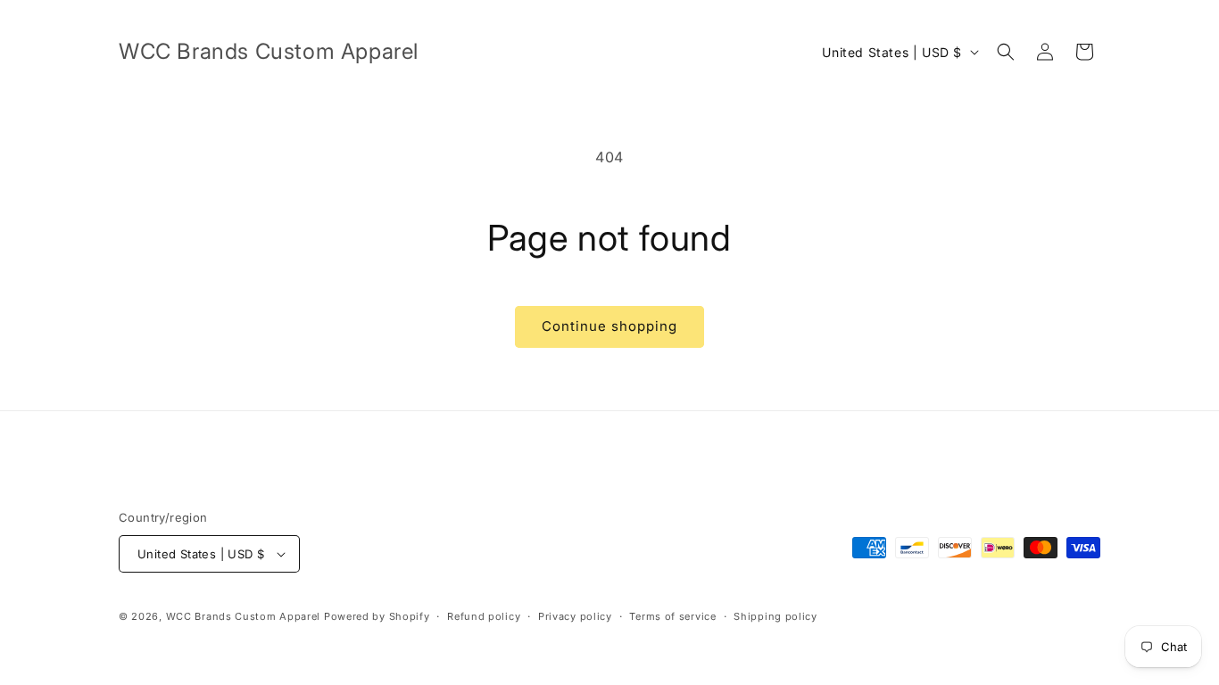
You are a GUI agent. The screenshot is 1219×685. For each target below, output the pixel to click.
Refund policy (483, 616)
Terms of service (672, 616)
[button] (1005, 51)
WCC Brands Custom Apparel (243, 616)
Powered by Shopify (377, 616)
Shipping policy (775, 616)
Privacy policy (575, 616)
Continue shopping (609, 326)
